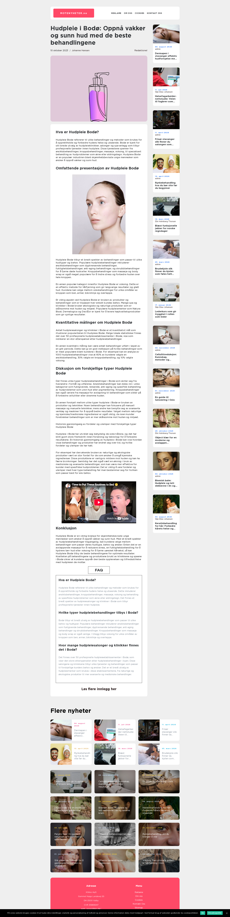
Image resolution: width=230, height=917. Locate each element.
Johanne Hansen (80, 50)
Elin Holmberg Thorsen (165, 221)
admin (158, 49)
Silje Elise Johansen (164, 92)
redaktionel (140, 50)
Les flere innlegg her (98, 689)
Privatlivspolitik (214, 913)
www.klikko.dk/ (93, 909)
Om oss (128, 13)
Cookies (139, 13)
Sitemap (139, 907)
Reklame (116, 13)
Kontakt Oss (154, 13)
